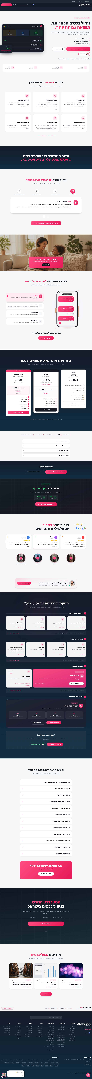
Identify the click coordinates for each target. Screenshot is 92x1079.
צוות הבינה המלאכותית (62, 1026)
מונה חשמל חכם (50, 1050)
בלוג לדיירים (40, 1034)
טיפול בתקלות (51, 1036)
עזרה (9, 1034)
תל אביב (56, 1060)
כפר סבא (9, 1060)
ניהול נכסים (73, 1026)
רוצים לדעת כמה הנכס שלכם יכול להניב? (47, 223)
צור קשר (19, 1030)
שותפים (73, 1)
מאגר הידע (19, 1036)
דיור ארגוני (19, 1038)
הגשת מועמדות (40, 1032)
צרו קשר (87, 1064)
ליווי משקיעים (72, 1036)
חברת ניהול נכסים (50, 1038)
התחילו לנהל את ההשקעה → (15, 690)
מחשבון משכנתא (61, 1037)
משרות (19, 1028)
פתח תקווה (40, 1060)
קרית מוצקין (31, 1062)
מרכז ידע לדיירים (39, 1036)
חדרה (23, 1065)
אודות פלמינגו (18, 1026)
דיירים (80, 1)
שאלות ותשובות (28, 1036)
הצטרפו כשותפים (6, 5)
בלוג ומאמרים (18, 1032)
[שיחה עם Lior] (4, 1075)
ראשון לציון (34, 1060)
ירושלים (52, 1062)
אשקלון (46, 1065)
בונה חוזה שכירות (61, 1044)
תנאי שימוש (7, 1030)
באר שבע (56, 1065)
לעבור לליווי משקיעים (56, 744)
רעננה (15, 1060)
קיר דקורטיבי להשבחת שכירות (49, 1047)
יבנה (42, 1065)
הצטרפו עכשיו (47, 338)
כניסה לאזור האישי (54, 722)
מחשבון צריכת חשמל (60, 1035)
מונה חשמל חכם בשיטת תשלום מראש (60, 1030)
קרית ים (36, 1062)
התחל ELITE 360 (19, 412)
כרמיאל (28, 1065)
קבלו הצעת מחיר (72, 1040)
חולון (29, 1060)
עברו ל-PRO (47, 409)
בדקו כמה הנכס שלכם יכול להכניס (79, 49)
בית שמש (46, 1062)
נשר (12, 1062)
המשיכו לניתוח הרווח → (14, 633)
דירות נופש (40, 1030)
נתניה (57, 1062)
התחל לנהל (73, 403)
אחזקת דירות (51, 1030)
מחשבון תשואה (61, 1033)
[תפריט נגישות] (88, 1075)
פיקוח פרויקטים (50, 1032)
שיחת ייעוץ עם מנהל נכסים (33, 472)
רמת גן (51, 1060)
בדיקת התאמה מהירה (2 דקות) (57, 472)
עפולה (37, 1065)
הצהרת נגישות (7, 1028)
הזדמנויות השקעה (71, 1034)
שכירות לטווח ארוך (50, 1040)
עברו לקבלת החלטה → (14, 660)
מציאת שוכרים (51, 1026)
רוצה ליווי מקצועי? (37, 722)
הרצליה (19, 1060)
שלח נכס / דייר (29, 1028)
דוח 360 (73, 1032)
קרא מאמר (47, 994)
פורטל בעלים (72, 1030)
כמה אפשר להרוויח (28, 1034)
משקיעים (87, 1)
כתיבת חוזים (51, 1028)
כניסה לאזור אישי (57, 49)
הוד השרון (4, 1060)
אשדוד (51, 1065)
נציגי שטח (30, 1030)
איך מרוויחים (29, 1032)
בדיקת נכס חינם (47, 874)
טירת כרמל (7, 1062)
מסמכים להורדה (61, 1046)
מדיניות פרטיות (7, 1032)
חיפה (41, 1062)
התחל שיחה (82, 54)
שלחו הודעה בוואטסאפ (36, 744)
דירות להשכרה (40, 1028)
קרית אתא (17, 1062)
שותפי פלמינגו (29, 1026)
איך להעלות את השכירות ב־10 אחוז (61, 1039)
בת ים (24, 1060)
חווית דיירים (40, 1026)
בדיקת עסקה (72, 1038)
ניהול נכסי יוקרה (50, 1044)
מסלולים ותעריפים (71, 1028)
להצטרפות (47, 264)
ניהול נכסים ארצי (17, 1034)
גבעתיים (46, 1060)
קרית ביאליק (24, 1062)
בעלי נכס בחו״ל (51, 1042)
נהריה (33, 1065)
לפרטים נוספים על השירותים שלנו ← (46, 136)
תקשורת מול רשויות (49, 1034)
